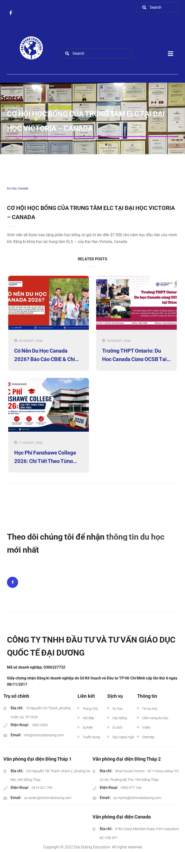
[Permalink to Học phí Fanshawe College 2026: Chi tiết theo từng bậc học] (48, 430)
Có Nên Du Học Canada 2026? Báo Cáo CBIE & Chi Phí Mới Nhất (44, 354)
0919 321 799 (42, 788)
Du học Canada (17, 188)
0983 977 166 (131, 788)
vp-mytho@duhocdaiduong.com (137, 798)
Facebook (12, 582)
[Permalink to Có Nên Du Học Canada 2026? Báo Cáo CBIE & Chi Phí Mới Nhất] (48, 328)
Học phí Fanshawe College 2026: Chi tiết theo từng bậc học (45, 456)
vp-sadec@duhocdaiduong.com (47, 798)
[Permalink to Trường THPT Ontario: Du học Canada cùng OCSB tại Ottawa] (136, 328)
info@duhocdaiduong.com (44, 735)
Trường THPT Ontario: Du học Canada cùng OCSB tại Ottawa (134, 354)
